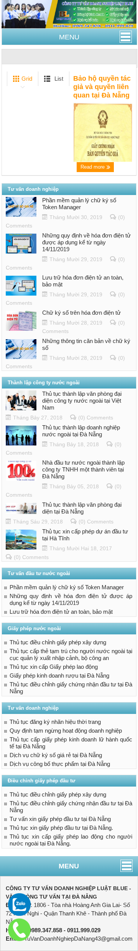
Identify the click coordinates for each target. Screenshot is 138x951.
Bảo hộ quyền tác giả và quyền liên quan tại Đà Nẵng (102, 87)
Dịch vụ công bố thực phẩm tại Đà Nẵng (60, 764)
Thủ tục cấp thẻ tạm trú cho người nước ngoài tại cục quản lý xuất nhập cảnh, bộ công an (71, 654)
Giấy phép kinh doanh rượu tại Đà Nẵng (59, 675)
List (58, 78)
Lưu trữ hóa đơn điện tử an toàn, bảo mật (82, 281)
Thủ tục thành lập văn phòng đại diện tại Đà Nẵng (82, 508)
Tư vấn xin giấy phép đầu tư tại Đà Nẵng (60, 819)
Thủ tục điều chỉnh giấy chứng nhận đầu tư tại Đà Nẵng (71, 687)
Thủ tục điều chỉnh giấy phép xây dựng (58, 642)
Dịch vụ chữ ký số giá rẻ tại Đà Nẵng (56, 755)
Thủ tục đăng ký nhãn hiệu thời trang (55, 722)
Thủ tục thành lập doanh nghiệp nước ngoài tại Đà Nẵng (81, 430)
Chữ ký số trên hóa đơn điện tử (81, 312)
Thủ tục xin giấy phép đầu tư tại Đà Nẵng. (61, 827)
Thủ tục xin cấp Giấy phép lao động (54, 666)
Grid (26, 78)
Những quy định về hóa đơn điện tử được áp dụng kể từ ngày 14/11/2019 (86, 242)
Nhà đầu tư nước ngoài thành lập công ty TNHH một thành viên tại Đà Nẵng (83, 469)
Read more (93, 167)
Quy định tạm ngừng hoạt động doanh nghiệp (66, 730)
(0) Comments (95, 418)
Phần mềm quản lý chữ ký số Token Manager (79, 203)
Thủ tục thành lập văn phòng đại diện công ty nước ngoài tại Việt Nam (82, 400)
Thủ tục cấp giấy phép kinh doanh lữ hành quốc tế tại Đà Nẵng (71, 742)
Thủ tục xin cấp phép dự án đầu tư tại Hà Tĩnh (85, 534)
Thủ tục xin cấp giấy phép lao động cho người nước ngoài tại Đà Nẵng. (71, 840)
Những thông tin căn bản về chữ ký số (86, 344)
